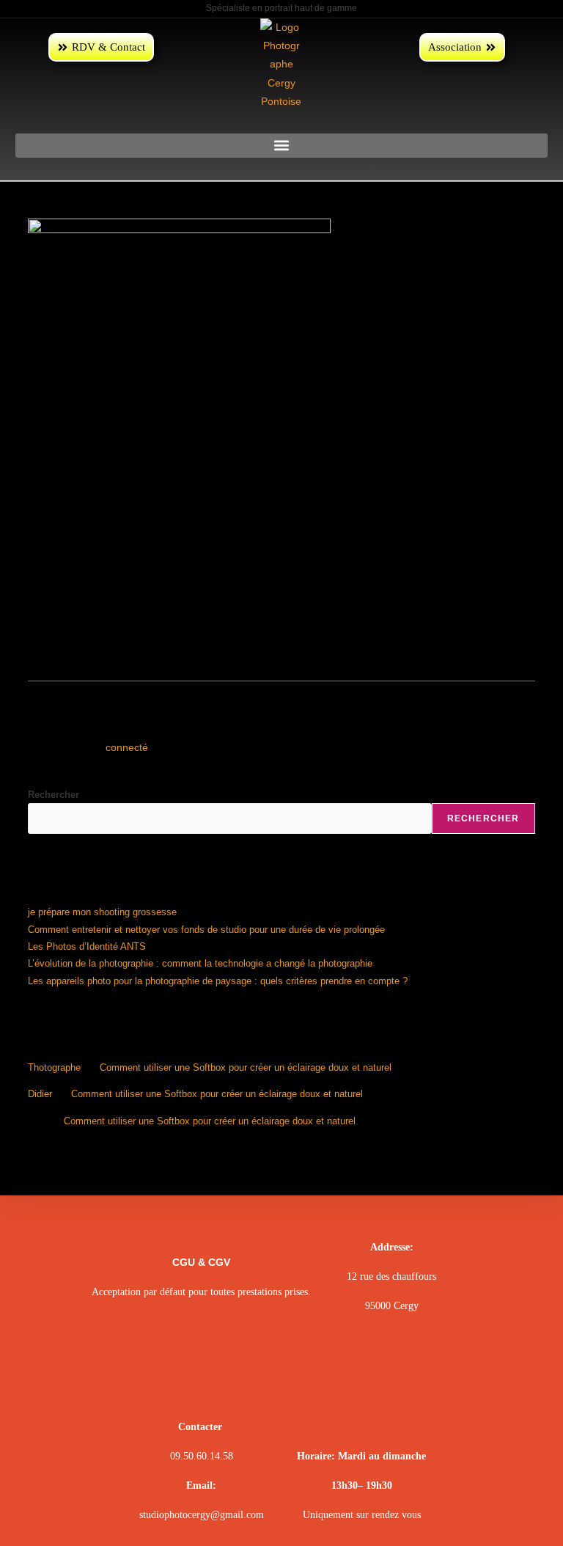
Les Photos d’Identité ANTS (87, 946)
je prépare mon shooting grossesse (102, 911)
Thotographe (54, 1067)
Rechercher (53, 794)
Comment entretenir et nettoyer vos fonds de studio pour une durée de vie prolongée (206, 929)
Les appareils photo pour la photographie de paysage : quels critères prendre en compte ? (218, 980)
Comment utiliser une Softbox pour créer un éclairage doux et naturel (245, 1067)
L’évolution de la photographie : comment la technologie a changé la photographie (200, 963)
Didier (40, 1093)
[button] (281, 145)
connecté (127, 747)
